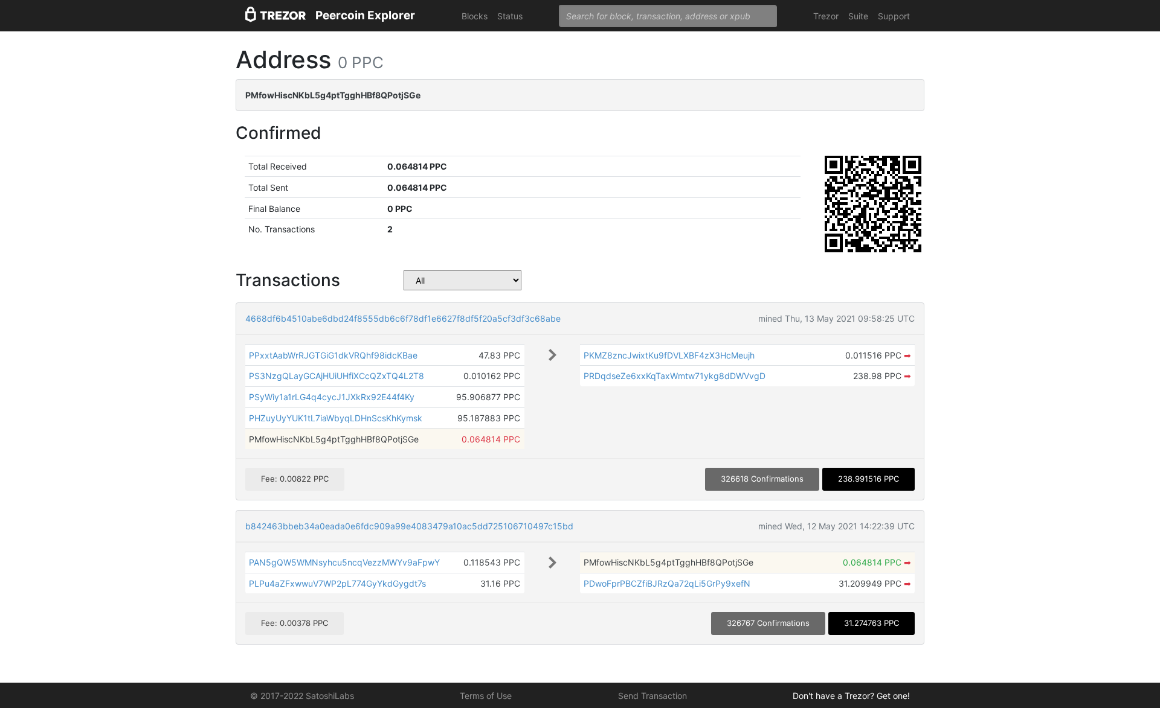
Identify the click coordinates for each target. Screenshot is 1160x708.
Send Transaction (652, 695)
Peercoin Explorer (365, 15)
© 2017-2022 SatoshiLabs (302, 695)
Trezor (826, 16)
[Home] (275, 16)
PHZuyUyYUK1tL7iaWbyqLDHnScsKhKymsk (335, 418)
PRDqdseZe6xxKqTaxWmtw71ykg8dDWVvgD (674, 376)
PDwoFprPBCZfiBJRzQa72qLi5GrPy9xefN (667, 583)
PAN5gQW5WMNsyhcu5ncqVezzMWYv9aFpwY (344, 562)
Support (894, 16)
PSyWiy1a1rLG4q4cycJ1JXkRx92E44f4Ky (331, 397)
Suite (858, 16)
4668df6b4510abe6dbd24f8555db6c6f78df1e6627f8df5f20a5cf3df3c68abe (403, 318)
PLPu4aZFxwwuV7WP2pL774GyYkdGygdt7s (337, 583)
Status (510, 16)
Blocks (475, 16)
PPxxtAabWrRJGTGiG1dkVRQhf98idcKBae (333, 355)
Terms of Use (486, 695)
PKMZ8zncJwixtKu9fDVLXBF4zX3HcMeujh (669, 355)
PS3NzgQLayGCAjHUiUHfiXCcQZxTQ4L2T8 (336, 376)
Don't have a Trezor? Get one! (851, 695)
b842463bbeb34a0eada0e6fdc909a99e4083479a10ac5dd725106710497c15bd (409, 526)
